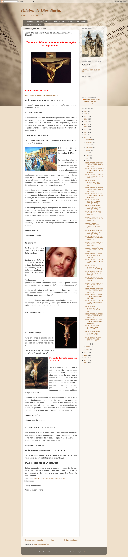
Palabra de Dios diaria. (41, 10)
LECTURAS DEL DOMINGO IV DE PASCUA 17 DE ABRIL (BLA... (94, 244)
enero (88, 349)
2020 (86, 127)
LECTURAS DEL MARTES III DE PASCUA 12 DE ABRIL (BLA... (93, 273)
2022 (86, 121)
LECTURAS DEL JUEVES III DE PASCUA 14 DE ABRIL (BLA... (94, 261)
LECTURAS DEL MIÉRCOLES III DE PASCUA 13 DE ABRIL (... (94, 267)
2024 (86, 116)
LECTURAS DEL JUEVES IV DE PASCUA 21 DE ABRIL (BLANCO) (94, 219)
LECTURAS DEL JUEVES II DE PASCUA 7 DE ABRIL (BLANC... (94, 302)
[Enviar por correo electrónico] (25, 481)
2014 (86, 355)
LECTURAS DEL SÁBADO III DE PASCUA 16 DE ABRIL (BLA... (94, 249)
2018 (86, 132)
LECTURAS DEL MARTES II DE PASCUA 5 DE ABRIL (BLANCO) (94, 315)
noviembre (89, 142)
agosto (88, 150)
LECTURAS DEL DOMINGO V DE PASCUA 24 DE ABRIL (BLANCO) (94, 201)
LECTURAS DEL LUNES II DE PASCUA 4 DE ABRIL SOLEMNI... (93, 321)
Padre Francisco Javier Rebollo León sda (92, 100)
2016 (86, 137)
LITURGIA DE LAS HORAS (77, 21)
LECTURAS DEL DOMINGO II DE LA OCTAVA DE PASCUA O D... (94, 327)
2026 (86, 111)
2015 (86, 352)
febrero (88, 346)
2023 (86, 119)
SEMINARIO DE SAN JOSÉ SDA (36, 21)
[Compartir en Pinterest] (33, 481)
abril (87, 160)
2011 (86, 363)
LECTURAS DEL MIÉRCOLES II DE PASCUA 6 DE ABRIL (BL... (92, 309)
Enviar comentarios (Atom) (42, 544)
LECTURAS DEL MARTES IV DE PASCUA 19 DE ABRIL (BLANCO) (93, 232)
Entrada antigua (71, 540)
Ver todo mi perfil (87, 104)
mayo (88, 158)
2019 (86, 129)
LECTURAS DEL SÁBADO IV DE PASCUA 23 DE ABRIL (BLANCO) (93, 207)
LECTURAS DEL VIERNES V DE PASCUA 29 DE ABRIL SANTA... (94, 170)
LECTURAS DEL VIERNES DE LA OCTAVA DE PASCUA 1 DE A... (93, 339)
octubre (88, 145)
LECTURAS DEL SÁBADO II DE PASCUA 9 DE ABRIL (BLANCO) (94, 290)
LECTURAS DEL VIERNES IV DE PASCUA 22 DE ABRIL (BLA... (93, 213)
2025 (86, 114)
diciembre (89, 139)
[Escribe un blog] (27, 481)
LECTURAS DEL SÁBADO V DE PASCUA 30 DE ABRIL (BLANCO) (94, 164)
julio (87, 153)
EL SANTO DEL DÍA (57, 21)
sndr (68, 552)
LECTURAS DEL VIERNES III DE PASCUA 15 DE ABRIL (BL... (93, 255)
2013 (86, 358)
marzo (88, 344)
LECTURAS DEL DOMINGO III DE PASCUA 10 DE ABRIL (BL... (94, 284)
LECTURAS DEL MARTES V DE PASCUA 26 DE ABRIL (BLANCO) (94, 189)
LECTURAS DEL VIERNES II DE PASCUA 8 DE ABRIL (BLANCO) (94, 296)
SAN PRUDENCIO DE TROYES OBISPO (41, 95)
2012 (86, 360)
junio (87, 155)
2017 (86, 135)
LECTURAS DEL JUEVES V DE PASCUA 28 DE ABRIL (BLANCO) (94, 176)
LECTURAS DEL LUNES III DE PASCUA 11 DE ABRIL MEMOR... (94, 279)
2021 (86, 124)
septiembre (89, 147)
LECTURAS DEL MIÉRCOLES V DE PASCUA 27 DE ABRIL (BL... (93, 183)
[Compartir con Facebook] (31, 481)
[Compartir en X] (29, 481)
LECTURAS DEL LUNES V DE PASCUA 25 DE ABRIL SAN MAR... (94, 195)
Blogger (86, 552)
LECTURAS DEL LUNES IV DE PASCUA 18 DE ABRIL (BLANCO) (94, 238)
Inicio (53, 540)
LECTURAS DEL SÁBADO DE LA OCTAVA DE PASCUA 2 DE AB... (93, 333)
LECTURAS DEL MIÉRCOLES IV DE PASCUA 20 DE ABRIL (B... (93, 225)
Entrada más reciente (33, 540)
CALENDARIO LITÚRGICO (33, 24)
